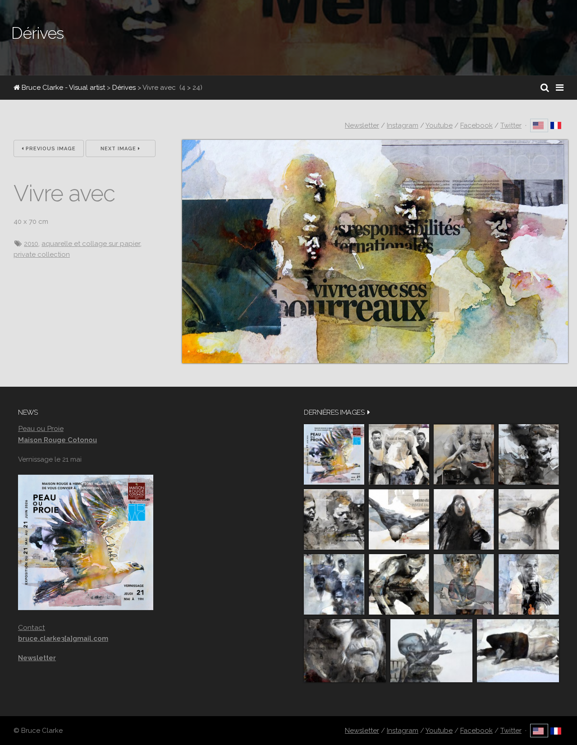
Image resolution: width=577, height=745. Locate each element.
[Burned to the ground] (518, 650)
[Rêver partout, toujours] (399, 584)
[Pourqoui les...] (464, 454)
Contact (31, 627)
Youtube (439, 125)
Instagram (402, 125)
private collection (42, 254)
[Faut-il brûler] (399, 454)
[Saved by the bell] (529, 584)
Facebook (476, 125)
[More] (368, 412)
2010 (31, 244)
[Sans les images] (334, 519)
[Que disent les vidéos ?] (431, 650)
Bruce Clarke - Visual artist (62, 87)
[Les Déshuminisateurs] (529, 519)
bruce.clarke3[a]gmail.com (63, 638)
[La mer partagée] (529, 454)
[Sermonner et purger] (334, 584)
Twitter (511, 125)
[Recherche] (544, 87)
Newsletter (362, 125)
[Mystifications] (464, 519)
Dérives (124, 87)
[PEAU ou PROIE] (334, 454)
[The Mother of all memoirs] (464, 584)
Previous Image (50, 149)
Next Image (119, 149)
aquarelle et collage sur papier (90, 244)
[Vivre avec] (375, 361)
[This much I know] (345, 650)
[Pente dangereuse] (399, 519)
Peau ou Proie (41, 428)
